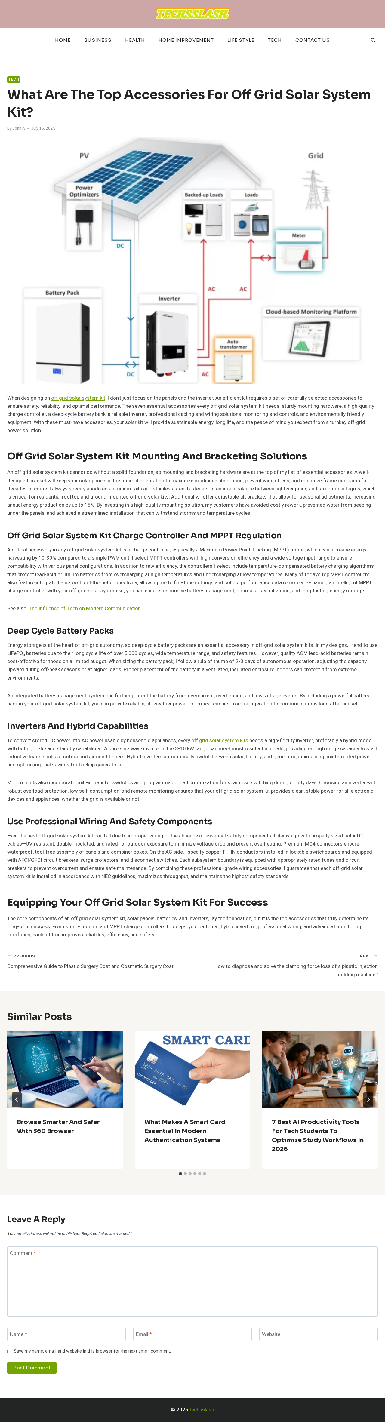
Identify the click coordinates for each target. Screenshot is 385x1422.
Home (63, 40)
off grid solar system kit (78, 398)
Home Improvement (186, 40)
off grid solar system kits (219, 740)
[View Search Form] (373, 40)
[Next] (368, 1099)
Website (271, 1334)
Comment (23, 1253)
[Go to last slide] (17, 1099)
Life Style (240, 40)
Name (18, 1334)
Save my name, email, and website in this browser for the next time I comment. (92, 1351)
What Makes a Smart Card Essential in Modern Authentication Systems (184, 1131)
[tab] (180, 1173)
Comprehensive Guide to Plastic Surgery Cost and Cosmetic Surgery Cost (90, 961)
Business (98, 40)
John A (18, 128)
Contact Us (312, 40)
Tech (275, 40)
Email (144, 1334)
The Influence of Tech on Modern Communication (85, 608)
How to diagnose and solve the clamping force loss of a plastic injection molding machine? (296, 965)
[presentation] (65, 1069)
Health (135, 40)
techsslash (201, 1410)
